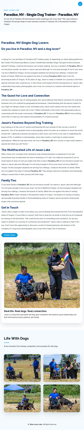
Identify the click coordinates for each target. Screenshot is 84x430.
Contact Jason (9, 235)
